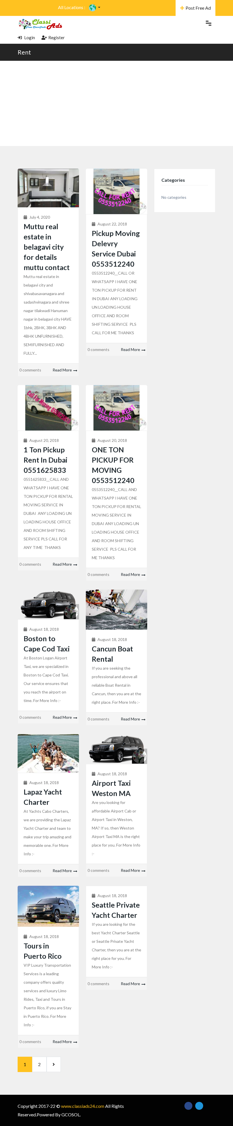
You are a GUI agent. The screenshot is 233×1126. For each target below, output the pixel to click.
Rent (24, 52)
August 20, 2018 (44, 440)
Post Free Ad (198, 8)
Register (56, 37)
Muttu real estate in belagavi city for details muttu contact (47, 246)
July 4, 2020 (39, 217)
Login (29, 37)
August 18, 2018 (44, 629)
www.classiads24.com (82, 1106)
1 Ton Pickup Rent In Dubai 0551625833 (45, 459)
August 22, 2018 (112, 224)
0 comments (30, 369)
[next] (54, 1064)
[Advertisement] (116, 103)
